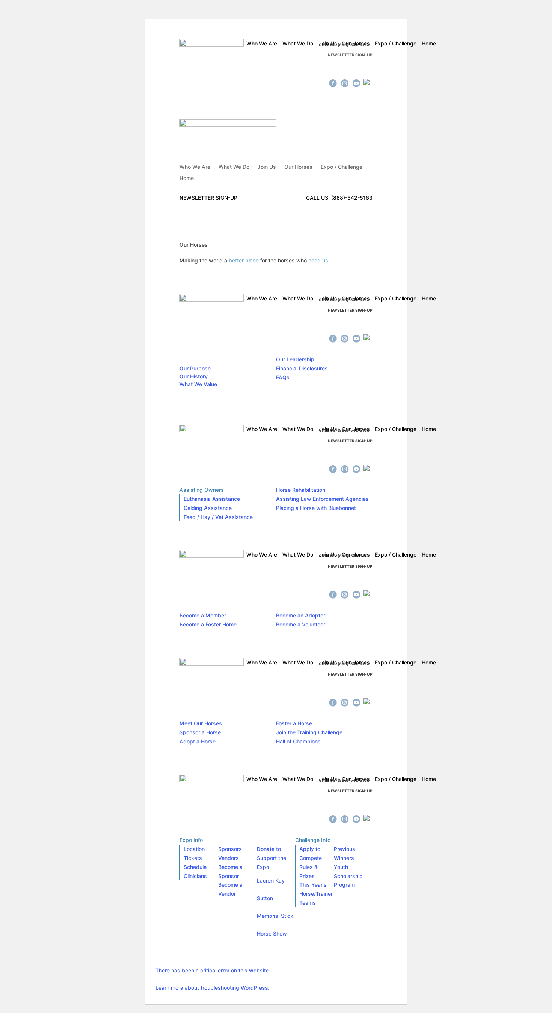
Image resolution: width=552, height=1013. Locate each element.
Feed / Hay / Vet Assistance (218, 517)
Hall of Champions (298, 741)
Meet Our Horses (200, 723)
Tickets (193, 858)
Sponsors (230, 849)
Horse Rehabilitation (300, 490)
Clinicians (195, 876)
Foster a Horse (294, 723)
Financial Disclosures (302, 368)
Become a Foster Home (208, 624)
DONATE (332, 69)
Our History (193, 376)
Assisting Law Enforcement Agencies (322, 499)
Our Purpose (195, 368)
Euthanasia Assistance (212, 499)
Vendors (228, 858)
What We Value (198, 384)
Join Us (267, 167)
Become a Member (202, 615)
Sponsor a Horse (200, 732)
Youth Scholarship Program (348, 876)
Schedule (195, 867)
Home (186, 178)
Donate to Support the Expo (271, 858)
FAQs (283, 377)
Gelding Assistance (208, 508)
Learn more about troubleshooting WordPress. (212, 987)
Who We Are (194, 167)
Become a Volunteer (300, 624)
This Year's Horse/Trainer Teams (316, 893)
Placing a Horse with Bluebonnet (316, 508)
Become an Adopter (300, 615)
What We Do (234, 167)
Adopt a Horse (197, 741)
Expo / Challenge (341, 167)
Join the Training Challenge (309, 732)
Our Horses (298, 167)
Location (194, 849)
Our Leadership (295, 359)
